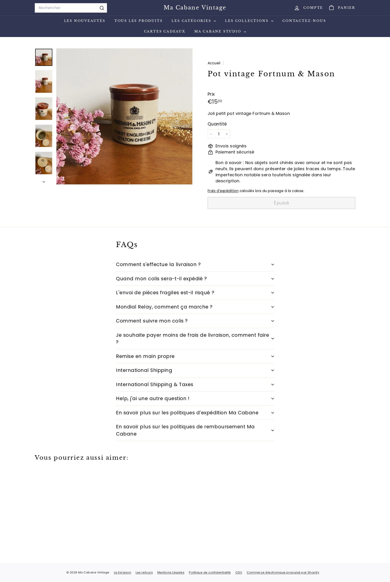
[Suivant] (44, 180)
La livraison (122, 572)
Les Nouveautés (84, 21)
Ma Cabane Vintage (195, 7)
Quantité (217, 124)
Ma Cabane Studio (218, 31)
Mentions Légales (170, 572)
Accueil (214, 63)
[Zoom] (124, 116)
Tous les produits (138, 21)
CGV (238, 572)
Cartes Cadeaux (164, 31)
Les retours (144, 572)
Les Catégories (192, 21)
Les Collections (247, 21)
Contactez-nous (304, 21)
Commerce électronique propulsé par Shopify (283, 572)
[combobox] (71, 8)
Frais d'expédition (223, 191)
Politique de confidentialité (210, 572)
